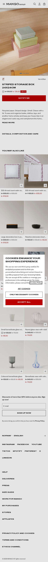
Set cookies (24, 289)
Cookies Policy (36, 283)
